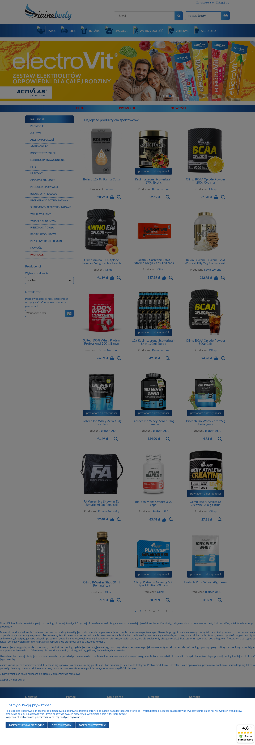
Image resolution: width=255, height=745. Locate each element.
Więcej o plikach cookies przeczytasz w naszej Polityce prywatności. (45, 717)
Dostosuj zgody (61, 725)
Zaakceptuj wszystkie (92, 725)
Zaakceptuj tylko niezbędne (26, 725)
